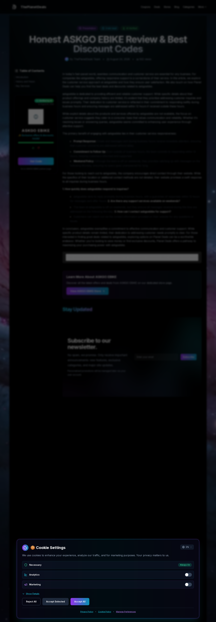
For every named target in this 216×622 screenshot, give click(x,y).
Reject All (31, 601)
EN (187, 547)
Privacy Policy (86, 611)
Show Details (32, 593)
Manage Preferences (126, 611)
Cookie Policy (104, 611)
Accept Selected (55, 601)
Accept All (80, 601)
